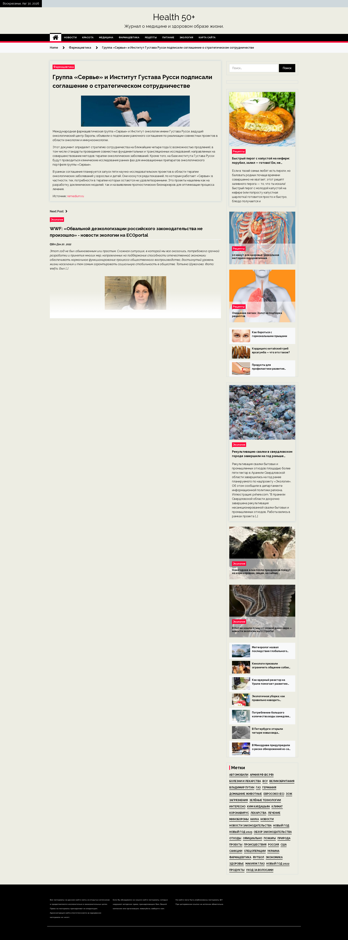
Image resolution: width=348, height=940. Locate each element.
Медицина (106, 37)
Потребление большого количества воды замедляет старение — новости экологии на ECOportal (271, 714)
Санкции (235, 851)
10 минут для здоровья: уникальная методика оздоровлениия (255, 257)
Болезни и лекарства (245, 781)
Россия (273, 844)
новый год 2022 (277, 863)
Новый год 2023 (240, 831)
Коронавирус (239, 812)
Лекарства (258, 812)
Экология (186, 37)
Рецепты (151, 37)
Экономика (274, 857)
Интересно (237, 806)
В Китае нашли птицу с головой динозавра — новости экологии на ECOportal (262, 630)
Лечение (274, 812)
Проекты (235, 844)
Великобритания (281, 781)
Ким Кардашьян (258, 806)
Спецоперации (255, 851)
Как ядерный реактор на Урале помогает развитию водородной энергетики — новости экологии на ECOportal (270, 682)
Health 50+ (174, 17)
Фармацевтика (129, 37)
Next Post (57, 211)
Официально (252, 838)
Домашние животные (245, 793)
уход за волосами (259, 870)
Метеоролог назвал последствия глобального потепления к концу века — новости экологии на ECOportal (270, 649)
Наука (254, 819)
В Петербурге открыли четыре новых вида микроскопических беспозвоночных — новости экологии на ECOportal (270, 731)
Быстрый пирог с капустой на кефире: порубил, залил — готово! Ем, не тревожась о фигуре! (261, 161)
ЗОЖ (289, 793)
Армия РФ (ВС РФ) (262, 774)
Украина (273, 851)
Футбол (258, 857)
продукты (237, 870)
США (284, 844)
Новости (70, 37)
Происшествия (255, 844)
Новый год (281, 825)
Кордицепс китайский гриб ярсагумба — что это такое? (271, 350)
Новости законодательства (250, 825)
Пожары (270, 838)
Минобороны (239, 819)
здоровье (236, 863)
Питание (168, 37)
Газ (258, 787)
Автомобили (238, 774)
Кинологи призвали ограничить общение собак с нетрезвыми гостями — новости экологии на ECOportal (270, 665)
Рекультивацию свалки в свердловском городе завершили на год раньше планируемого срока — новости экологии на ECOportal (262, 454)
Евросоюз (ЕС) (274, 793)
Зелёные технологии (265, 800)
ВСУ (265, 781)
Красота (88, 37)
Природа (283, 838)
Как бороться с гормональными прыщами (269, 334)
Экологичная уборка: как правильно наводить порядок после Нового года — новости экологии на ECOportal (270, 698)
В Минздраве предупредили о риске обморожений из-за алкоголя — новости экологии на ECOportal (271, 747)
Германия (269, 787)
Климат (277, 806)
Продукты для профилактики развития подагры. (268, 367)
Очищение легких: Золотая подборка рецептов (257, 315)
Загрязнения (238, 800)
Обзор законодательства (273, 831)
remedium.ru (75, 196)
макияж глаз (255, 863)
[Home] (55, 37)
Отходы (235, 838)
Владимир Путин (241, 787)
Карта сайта (207, 37)
